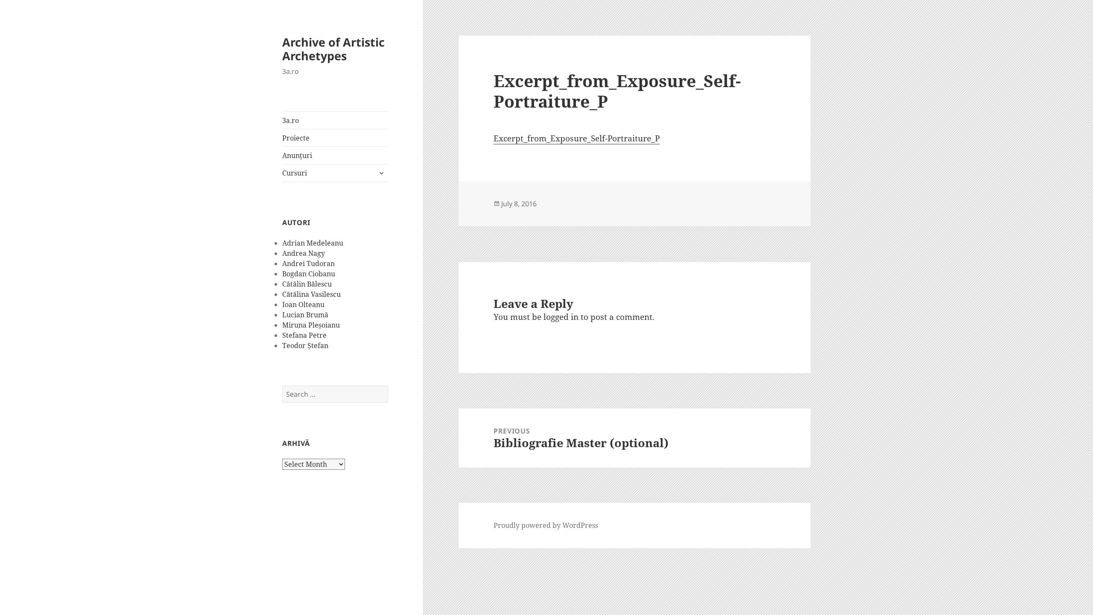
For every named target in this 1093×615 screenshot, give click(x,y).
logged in (561, 316)
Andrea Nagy (303, 253)
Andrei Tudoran (308, 263)
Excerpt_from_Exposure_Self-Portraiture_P (577, 138)
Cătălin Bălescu (307, 284)
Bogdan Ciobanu (308, 273)
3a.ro (290, 120)
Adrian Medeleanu (312, 243)
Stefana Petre (304, 335)
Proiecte (296, 138)
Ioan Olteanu (303, 304)
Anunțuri (297, 155)
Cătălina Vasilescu (311, 294)
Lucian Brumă (305, 314)
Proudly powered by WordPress (546, 525)
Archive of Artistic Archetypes (333, 49)
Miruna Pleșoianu (311, 325)
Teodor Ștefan (305, 345)
